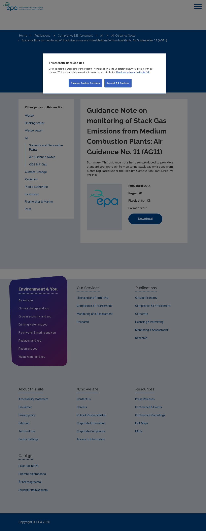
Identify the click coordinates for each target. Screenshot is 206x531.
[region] (104, 73)
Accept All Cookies (118, 83)
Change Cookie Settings (85, 83)
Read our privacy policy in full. (133, 72)
